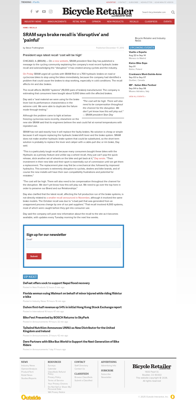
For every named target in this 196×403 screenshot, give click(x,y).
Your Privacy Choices (58, 383)
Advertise (111, 2)
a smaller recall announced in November (68, 197)
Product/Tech (27, 372)
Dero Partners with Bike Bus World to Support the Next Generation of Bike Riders (71, 343)
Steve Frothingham (35, 48)
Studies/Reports (28, 378)
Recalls (134, 21)
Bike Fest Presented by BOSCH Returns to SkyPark (56, 317)
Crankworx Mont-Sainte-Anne (145, 74)
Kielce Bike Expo (138, 63)
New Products (115, 21)
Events (168, 21)
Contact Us (80, 369)
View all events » (137, 96)
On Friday (28, 73)
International (38, 311)
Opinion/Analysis (29, 369)
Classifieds (151, 21)
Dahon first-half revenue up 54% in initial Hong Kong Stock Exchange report (72, 307)
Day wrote (99, 158)
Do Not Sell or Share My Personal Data (59, 388)
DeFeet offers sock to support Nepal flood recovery (56, 283)
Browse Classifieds (83, 377)
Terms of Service (56, 380)
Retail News (79, 21)
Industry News (32, 21)
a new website (60, 61)
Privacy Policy (54, 377)
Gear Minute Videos (164, 2)
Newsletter (146, 2)
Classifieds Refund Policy (57, 373)
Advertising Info (108, 365)
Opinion (96, 21)
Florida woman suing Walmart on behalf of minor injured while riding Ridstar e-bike (72, 295)
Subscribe (133, 2)
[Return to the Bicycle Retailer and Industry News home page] (98, 15)
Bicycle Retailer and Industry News (150, 39)
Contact (122, 2)
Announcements (57, 21)
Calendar (52, 369)
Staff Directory (81, 365)
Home (25, 28)
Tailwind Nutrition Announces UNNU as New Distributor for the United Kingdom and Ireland (69, 329)
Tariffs (37, 2)
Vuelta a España (138, 52)
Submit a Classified (83, 380)
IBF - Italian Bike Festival (142, 85)
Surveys (52, 365)
